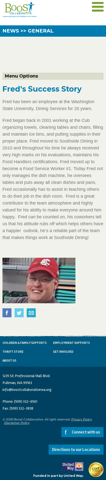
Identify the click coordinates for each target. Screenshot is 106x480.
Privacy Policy (81, 419)
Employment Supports (71, 343)
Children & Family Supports (24, 343)
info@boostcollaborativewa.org (27, 389)
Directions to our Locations (76, 449)
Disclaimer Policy (17, 423)
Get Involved (63, 352)
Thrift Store (12, 352)
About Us (9, 361)
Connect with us (86, 432)
